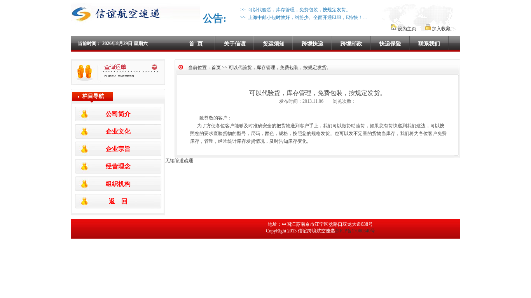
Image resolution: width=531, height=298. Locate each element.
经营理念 (118, 166)
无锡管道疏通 (179, 160)
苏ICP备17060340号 (355, 231)
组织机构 (118, 183)
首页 (216, 67)
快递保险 (390, 44)
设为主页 (407, 28)
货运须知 (274, 44)
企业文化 (118, 131)
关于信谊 (235, 44)
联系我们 (429, 44)
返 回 (118, 201)
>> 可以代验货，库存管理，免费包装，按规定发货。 (294, 9)
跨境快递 (312, 44)
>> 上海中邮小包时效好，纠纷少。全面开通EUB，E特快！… (302, 17)
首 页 (196, 44)
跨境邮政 (351, 44)
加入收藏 (441, 28)
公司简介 (118, 114)
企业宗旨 (118, 149)
